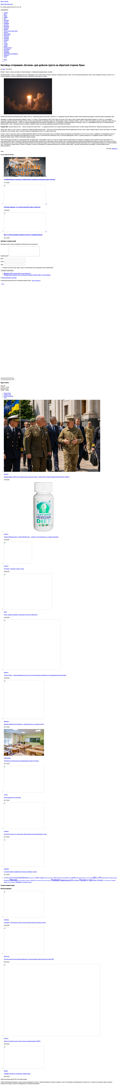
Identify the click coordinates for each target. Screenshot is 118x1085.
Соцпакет (6, 40)
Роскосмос (76, 880)
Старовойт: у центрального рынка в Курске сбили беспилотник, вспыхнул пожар (25, 922)
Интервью (6, 20)
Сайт (2, 264)
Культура (6, 25)
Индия (55, 877)
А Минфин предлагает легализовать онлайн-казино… (17, 1073)
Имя (2, 258)
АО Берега (6, 877)
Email (2, 261)
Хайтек (5, 46)
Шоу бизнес (7, 49)
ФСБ (22, 882)
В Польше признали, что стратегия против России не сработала (22, 207)
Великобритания (23, 877)
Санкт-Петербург (98, 880)
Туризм (6, 44)
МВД (94, 878)
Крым (91, 877)
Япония (29, 882)
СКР (87, 880)
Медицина (6, 26)
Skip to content (4, 1)
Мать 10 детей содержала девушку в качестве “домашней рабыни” (23, 235)
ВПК (5, 19)
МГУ (97, 877)
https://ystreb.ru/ (36, 280)
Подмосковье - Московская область (43, 880)
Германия (42, 877)
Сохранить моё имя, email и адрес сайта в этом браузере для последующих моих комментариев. (28, 267)
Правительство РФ (66, 880)
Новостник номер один (7, 4)
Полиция (55, 880)
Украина (18, 882)
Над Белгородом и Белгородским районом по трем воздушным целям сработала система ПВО (29, 959)
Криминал (6, 23)
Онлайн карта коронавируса (11, 54)
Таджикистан (108, 880)
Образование (7, 34)
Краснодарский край (80, 877)
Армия (5, 16)
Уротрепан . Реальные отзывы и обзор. (14, 569)
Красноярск (87, 877)
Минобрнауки (6, 880)
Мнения (6, 29)
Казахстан (63, 877)
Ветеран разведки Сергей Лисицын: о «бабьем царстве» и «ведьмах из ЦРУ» (24, 724)
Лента (5, 57)
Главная (6, 13)
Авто (5, 14)
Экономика (6, 52)
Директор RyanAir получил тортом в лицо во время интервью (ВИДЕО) (22, 1041)
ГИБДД (37, 877)
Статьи (5, 43)
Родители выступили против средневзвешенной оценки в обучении (21, 761)
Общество (6, 35)
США (91, 880)
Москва (13, 880)
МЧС (100, 878)
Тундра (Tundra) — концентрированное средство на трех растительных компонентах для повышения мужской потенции (35, 675)
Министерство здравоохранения (109, 877)
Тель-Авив (113, 880)
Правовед (6, 38)
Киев (70, 877)
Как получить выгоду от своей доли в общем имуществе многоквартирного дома (25, 834)
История (6, 22)
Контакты (6, 55)
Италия (58, 877)
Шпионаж (6, 51)
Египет (46, 877)
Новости (6, 32)
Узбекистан (13, 882)
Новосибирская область (25, 880)
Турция (5, 882)
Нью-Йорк (32, 880)
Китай (73, 878)
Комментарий (5, 256)
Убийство (9, 882)
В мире (6, 17)
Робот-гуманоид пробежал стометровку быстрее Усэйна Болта (20, 614)
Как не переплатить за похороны (12, 797)
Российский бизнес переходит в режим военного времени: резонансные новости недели (29, 179)
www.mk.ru (114, 148)
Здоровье (6, 28)
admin (3, 69)
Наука (11, 31)
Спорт (5, 41)
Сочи (104, 880)
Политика (6, 37)
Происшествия (8, 47)
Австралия (11, 877)
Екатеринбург (50, 877)
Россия (82, 880)
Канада (67, 877)
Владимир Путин (32, 877)
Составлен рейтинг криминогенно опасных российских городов (20, 872)
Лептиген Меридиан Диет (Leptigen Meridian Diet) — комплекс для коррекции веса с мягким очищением (31, 537)
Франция (25, 882)
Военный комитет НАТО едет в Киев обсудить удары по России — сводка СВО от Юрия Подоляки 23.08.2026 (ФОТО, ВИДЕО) (36, 477)
